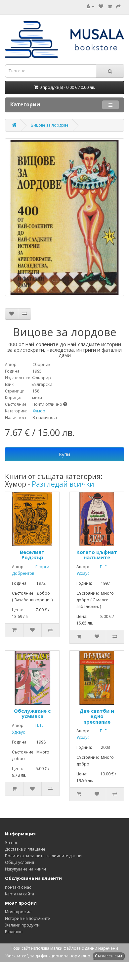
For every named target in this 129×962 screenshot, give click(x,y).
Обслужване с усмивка (32, 713)
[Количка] (110, 6)
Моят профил (18, 912)
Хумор (39, 411)
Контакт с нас (18, 887)
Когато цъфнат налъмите (96, 555)
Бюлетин (13, 931)
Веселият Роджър (32, 555)
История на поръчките (27, 918)
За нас (11, 842)
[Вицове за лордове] (64, 217)
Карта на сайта (19, 894)
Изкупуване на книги (25, 869)
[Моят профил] (90, 6)
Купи (64, 454)
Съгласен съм (108, 956)
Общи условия (19, 862)
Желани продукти (22, 925)
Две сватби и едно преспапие (96, 716)
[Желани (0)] (101, 6)
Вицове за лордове (49, 125)
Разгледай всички (63, 484)
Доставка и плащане (25, 849)
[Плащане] (118, 6)
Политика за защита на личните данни (43, 856)
